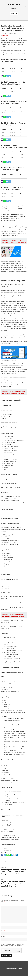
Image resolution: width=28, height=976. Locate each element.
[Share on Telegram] (9, 76)
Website (3, 936)
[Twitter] (5, 855)
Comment (3, 905)
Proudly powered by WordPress (14, 968)
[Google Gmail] (14, 855)
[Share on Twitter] (7, 76)
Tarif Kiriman (6, 862)
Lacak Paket (14, 4)
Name (3, 925)
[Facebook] (2, 855)
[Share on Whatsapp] (4, 76)
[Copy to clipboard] (2, 76)
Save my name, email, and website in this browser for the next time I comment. (12, 945)
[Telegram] (12, 855)
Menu (12, 14)
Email (3, 930)
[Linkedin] (17, 855)
